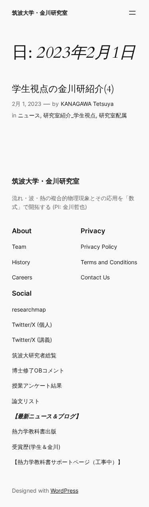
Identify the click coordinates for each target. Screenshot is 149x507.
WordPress (64, 490)
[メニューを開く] (132, 13)
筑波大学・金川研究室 (40, 12)
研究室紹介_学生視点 (69, 115)
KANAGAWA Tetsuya (87, 103)
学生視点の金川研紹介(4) (63, 89)
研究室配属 (113, 115)
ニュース (29, 115)
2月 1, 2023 (26, 103)
